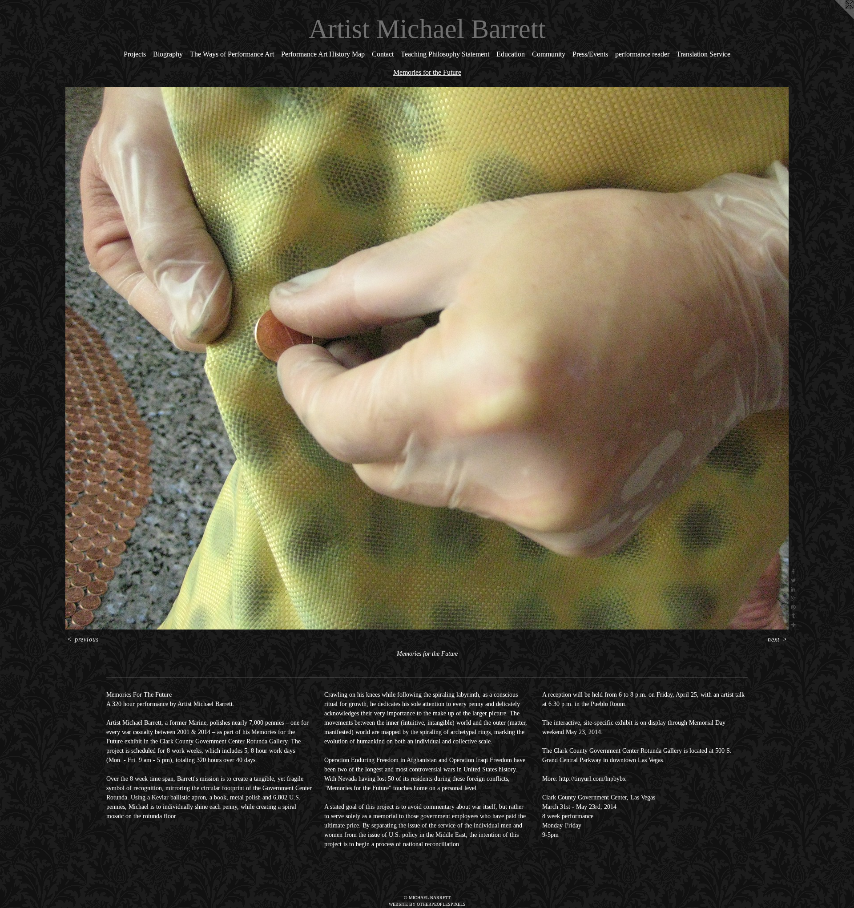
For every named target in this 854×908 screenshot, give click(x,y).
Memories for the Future (427, 72)
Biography (168, 54)
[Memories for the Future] (427, 358)
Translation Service (703, 54)
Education (510, 54)
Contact (383, 54)
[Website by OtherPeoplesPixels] (836, 18)
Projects (135, 54)
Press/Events (590, 54)
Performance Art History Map (323, 54)
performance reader (642, 54)
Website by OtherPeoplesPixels (427, 904)
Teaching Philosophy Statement (445, 54)
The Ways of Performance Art (232, 54)
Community (548, 54)
